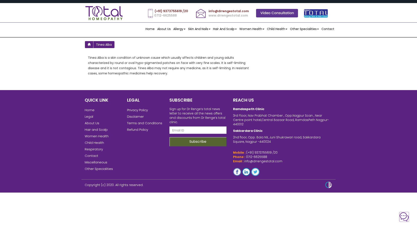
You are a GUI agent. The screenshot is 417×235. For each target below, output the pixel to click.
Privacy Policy (137, 110)
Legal (89, 116)
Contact (91, 155)
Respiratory (94, 149)
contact (327, 29)
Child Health (276, 29)
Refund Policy (137, 129)
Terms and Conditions (144, 123)
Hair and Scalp (224, 29)
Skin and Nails (198, 29)
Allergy (178, 29)
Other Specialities (303, 29)
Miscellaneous (96, 162)
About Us (164, 29)
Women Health (250, 29)
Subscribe (197, 141)
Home (150, 29)
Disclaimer (135, 116)
